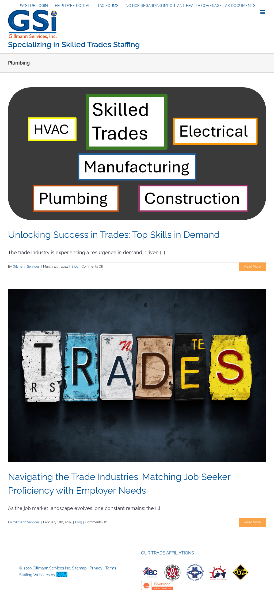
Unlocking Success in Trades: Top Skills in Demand (114, 234)
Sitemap (79, 568)
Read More (252, 266)
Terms (110, 568)
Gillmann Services (26, 266)
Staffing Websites (34, 575)
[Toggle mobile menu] (263, 12)
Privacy (96, 568)
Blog (74, 266)
